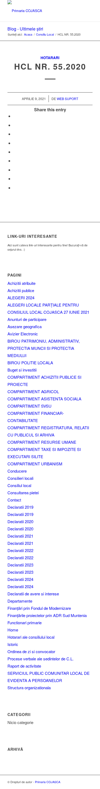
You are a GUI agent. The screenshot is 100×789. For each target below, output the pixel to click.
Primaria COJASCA (47, 782)
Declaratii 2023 (20, 565)
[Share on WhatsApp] (15, 134)
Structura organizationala (29, 687)
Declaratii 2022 (20, 550)
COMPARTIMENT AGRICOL (33, 391)
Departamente (19, 601)
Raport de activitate (24, 666)
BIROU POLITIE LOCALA (30, 362)
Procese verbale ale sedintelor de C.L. (40, 658)
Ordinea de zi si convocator (31, 651)
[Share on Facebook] (15, 116)
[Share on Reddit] (15, 178)
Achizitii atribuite (21, 283)
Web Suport (67, 98)
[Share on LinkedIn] (15, 152)
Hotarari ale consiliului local (30, 637)
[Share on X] (15, 125)
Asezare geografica (24, 326)
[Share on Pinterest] (15, 143)
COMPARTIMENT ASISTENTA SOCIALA (44, 398)
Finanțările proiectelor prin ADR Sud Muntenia (47, 615)
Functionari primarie (24, 622)
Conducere (17, 471)
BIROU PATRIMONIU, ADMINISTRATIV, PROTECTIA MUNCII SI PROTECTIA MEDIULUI (43, 348)
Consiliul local (19, 485)
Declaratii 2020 (20, 521)
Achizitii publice (20, 290)
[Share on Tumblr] (15, 160)
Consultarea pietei (23, 492)
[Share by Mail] (15, 187)
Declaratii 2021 (20, 536)
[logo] (41, 10)
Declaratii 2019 (20, 507)
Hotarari (50, 57)
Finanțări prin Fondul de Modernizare (39, 608)
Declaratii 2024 (20, 579)
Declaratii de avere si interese (33, 593)
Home (12, 630)
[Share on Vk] (15, 170)
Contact (14, 500)
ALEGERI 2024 (20, 297)
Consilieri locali (20, 478)
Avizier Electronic (22, 333)
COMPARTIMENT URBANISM (34, 463)
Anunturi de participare (26, 319)
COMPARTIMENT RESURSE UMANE (41, 442)
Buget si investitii (22, 370)
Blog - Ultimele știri (25, 29)
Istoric (12, 644)
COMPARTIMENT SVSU (29, 406)
